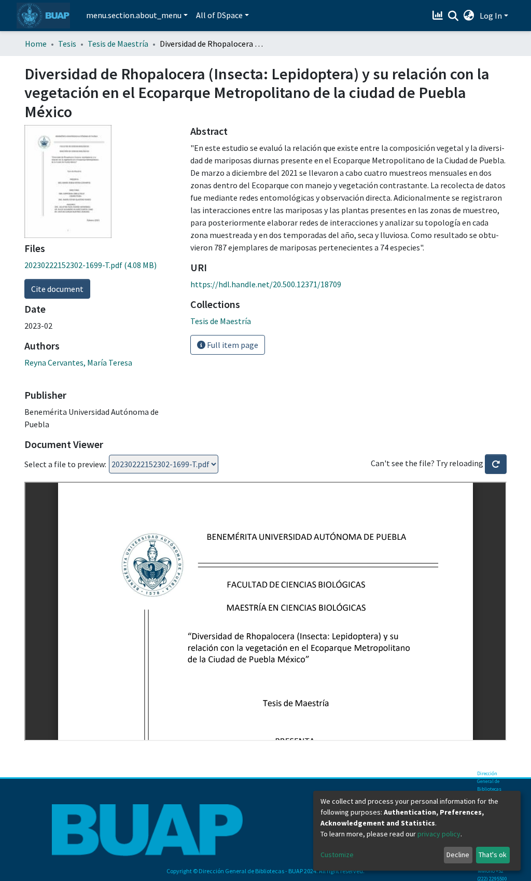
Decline (457, 854)
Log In (491, 15)
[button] (469, 15)
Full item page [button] (231, 345)
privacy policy (438, 833)
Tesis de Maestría (118, 43)
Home (36, 43)
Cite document (57, 289)
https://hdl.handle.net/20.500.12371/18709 (265, 284)
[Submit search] (453, 16)
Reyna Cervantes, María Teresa (78, 362)
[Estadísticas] (438, 15)
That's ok (493, 854)
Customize (337, 854)
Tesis (67, 43)
